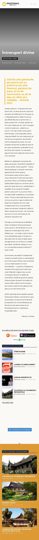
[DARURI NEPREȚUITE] (7, 380)
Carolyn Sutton (21, 63)
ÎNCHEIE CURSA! (8, 503)
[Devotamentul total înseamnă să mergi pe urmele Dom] (19, 416)
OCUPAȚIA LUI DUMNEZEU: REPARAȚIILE (25, 391)
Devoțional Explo (19, 366)
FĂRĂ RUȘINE (19, 351)
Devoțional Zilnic (19, 379)
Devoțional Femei (10, 58)
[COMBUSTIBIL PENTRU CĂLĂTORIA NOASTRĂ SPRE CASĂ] (19, 517)
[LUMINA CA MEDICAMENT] (7, 368)
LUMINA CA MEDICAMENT (24, 364)
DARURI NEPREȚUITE (23, 377)
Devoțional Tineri (19, 353)
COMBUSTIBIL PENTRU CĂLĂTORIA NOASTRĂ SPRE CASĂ (16, 530)
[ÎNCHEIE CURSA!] (19, 491)
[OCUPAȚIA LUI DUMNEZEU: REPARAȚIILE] (7, 393)
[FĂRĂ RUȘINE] (7, 355)
